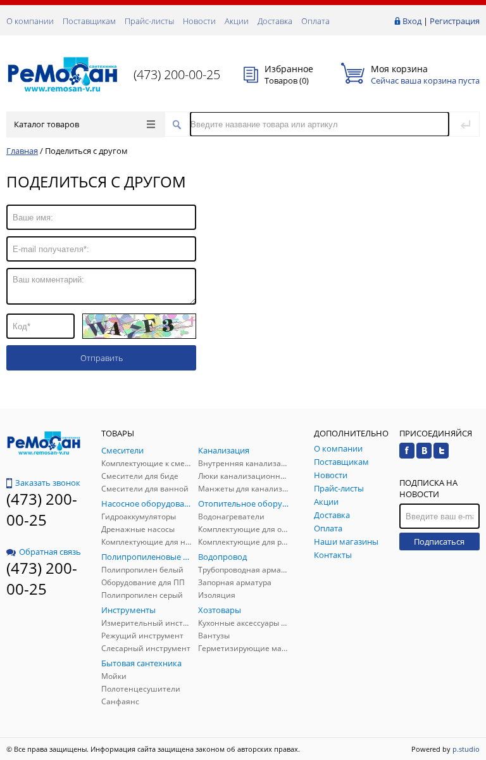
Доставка (275, 21)
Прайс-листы (149, 21)
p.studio (466, 749)
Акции (237, 21)
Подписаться (439, 541)
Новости (199, 21)
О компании (30, 21)
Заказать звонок (47, 482)
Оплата (315, 21)
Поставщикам (89, 21)
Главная (22, 150)
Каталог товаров (46, 124)
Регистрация (455, 21)
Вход (411, 21)
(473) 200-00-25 (177, 74)
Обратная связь (50, 551)
